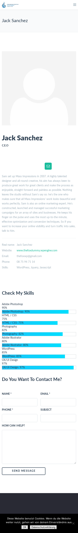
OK (25, 527)
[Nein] (73, 523)
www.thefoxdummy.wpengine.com (37, 250)
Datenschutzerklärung (43, 527)
